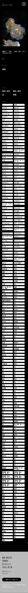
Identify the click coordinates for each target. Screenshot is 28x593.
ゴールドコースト (7, 154)
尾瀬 (15, 331)
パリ (4, 211)
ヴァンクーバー (7, 123)
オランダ (16, 138)
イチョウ (16, 117)
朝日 (15, 361)
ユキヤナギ (5, 250)
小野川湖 (16, 327)
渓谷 (4, 400)
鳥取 (15, 528)
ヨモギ (16, 253)
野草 (15, 498)
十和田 (4, 294)
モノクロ (5, 240)
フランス (16, 226)
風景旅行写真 (7, 557)
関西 (4, 510)
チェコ (4, 186)
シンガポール (17, 167)
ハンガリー (17, 214)
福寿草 (16, 421)
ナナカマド (5, 198)
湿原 (15, 403)
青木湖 (4, 522)
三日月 (4, 266)
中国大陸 (5, 269)
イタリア (5, 117)
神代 (4, 418)
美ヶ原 (4, 441)
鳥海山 (4, 531)
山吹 (15, 334)
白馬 (15, 415)
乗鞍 (4, 272)
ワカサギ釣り (17, 263)
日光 (15, 355)
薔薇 (4, 69)
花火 (4, 447)
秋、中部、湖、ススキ (19, 425)
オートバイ (5, 138)
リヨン (4, 256)
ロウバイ (5, 259)
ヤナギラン (17, 247)
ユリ (15, 250)
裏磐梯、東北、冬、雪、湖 (7, 481)
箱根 (4, 434)
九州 (15, 272)
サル (15, 157)
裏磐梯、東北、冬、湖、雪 (18, 472)
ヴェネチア (5, 126)
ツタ (15, 189)
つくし (4, 189)
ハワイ (4, 214)
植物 (4, 376)
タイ (15, 180)
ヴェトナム (17, 123)
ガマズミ (5, 144)
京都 (4, 275)
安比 (15, 318)
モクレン (16, 236)
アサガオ (5, 108)
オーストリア (17, 135)
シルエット (5, 167)
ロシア (4, 263)
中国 (15, 266)
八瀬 (4, 284)
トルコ (4, 195)
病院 (15, 412)
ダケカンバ (5, 183)
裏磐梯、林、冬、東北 (19, 485)
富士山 (4, 321)
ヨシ (4, 253)
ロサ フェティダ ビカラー (19, 259)
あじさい (16, 108)
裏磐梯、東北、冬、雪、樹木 (18, 476)
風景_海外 (17, 91)
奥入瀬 (4, 315)
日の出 (4, 355)
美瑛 (15, 441)
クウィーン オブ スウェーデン (19, 150)
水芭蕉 (4, 388)
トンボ (16, 195)
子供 (4, 318)
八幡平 (16, 281)
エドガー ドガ (18, 132)
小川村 (4, 327)
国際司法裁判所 (7, 300)
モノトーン (17, 240)
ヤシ (4, 244)
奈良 (15, 312)
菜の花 (4, 456)
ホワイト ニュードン (19, 229)
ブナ (4, 226)
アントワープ (6, 114)
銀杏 (15, 501)
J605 (15, 105)
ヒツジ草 (5, 217)
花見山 (16, 447)
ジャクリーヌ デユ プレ (18, 161)
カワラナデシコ (18, 147)
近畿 (15, 492)
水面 (15, 388)
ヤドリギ (16, 244)
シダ (4, 160)
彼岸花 (16, 343)
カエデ (4, 141)
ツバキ (4, 192)
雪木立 (16, 513)
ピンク (4, 220)
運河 (4, 495)
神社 (15, 418)
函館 (15, 287)
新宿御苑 (16, 349)
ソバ (15, 177)
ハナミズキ (17, 204)
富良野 (16, 321)
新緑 (4, 352)
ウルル (16, 129)
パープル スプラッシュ (7, 204)
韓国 (15, 522)
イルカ (16, 120)
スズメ (4, 174)
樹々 (4, 379)
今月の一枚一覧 (7, 567)
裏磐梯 (4, 468)
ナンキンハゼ (17, 198)
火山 (4, 409)
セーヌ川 (5, 177)
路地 (15, 489)
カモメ (16, 144)
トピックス (4, 573)
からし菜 (5, 147)
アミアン (5, 111)
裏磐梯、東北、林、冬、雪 (18, 481)
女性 (15, 315)
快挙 (15, 346)
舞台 (4, 444)
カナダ (16, 141)
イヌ (4, 120)
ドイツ (16, 192)
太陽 (4, 312)
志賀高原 (5, 346)
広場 (4, 343)
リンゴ (16, 256)
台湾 (15, 294)
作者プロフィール (6, 571)
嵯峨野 (4, 340)
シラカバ (16, 164)
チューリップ (17, 186)
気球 (4, 385)
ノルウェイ (17, 201)
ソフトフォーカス (7, 180)
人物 (15, 275)
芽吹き (4, 450)
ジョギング (5, 164)
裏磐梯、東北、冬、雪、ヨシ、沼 (7, 476)
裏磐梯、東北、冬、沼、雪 (7, 472)
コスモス (16, 154)
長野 (15, 504)
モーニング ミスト (7, 237)
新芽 (15, 352)
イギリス (16, 114)
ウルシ (4, 129)
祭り (4, 421)
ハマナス (5, 208)
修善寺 (16, 278)
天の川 (16, 309)
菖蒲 (15, 453)
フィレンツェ (6, 223)
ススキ (16, 170)
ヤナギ (4, 247)
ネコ (4, 201)
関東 (15, 507)
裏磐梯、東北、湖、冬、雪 (7, 485)
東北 (15, 364)
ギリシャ (5, 150)
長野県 (4, 507)
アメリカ (16, 111)
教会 (4, 349)
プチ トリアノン (18, 223)
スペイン (16, 174)
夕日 (15, 306)
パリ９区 (16, 211)
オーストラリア (6, 135)
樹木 (15, 379)
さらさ (4, 157)
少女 (4, 331)
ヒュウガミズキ (18, 217)
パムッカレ (17, 208)
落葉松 (16, 456)
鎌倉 (4, 504)
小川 (15, 324)
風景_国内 (6, 91)
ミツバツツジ (17, 233)
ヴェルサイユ (17, 126)
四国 (15, 297)
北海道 (16, 291)
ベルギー (5, 229)
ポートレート (6, 564)
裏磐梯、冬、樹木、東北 (18, 468)
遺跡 (4, 498)
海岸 (15, 397)
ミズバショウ (6, 233)
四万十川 (5, 297)
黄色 (4, 540)
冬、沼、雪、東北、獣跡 (7, 287)
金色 (4, 501)
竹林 (15, 431)
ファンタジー (17, 220)
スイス (4, 170)
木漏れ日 (5, 364)
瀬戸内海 (16, 406)
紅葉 (15, 434)
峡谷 (4, 337)
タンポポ (16, 183)
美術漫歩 (5, 561)
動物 (4, 291)
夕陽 (4, 309)
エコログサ (5, 132)
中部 (15, 269)
